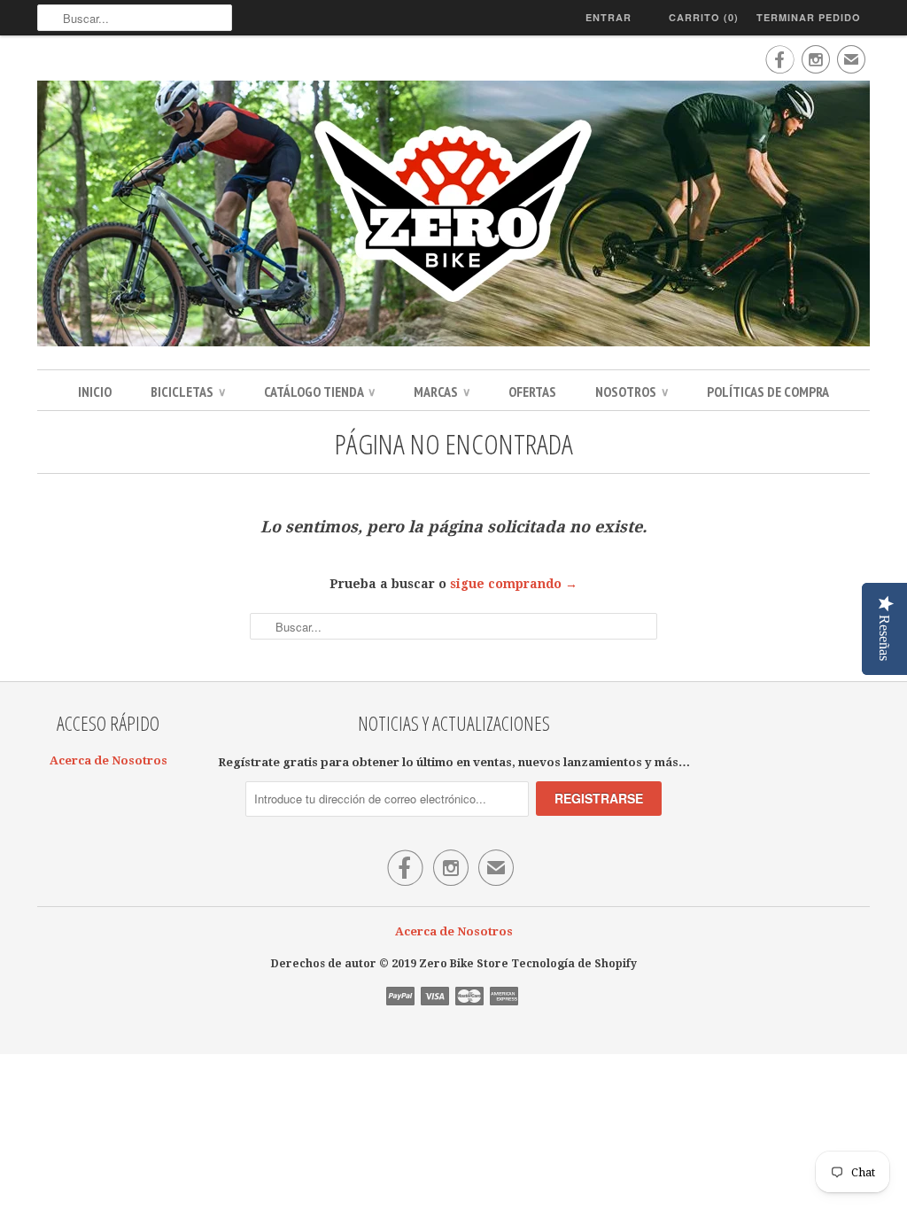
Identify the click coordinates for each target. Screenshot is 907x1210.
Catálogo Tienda (319, 391)
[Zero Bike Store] (453, 216)
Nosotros (631, 391)
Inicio (95, 391)
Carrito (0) (704, 17)
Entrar (608, 17)
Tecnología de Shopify (574, 964)
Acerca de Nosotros (108, 760)
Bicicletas (188, 391)
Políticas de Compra (768, 391)
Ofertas (532, 391)
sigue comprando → (514, 584)
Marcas (441, 391)
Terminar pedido (808, 17)
